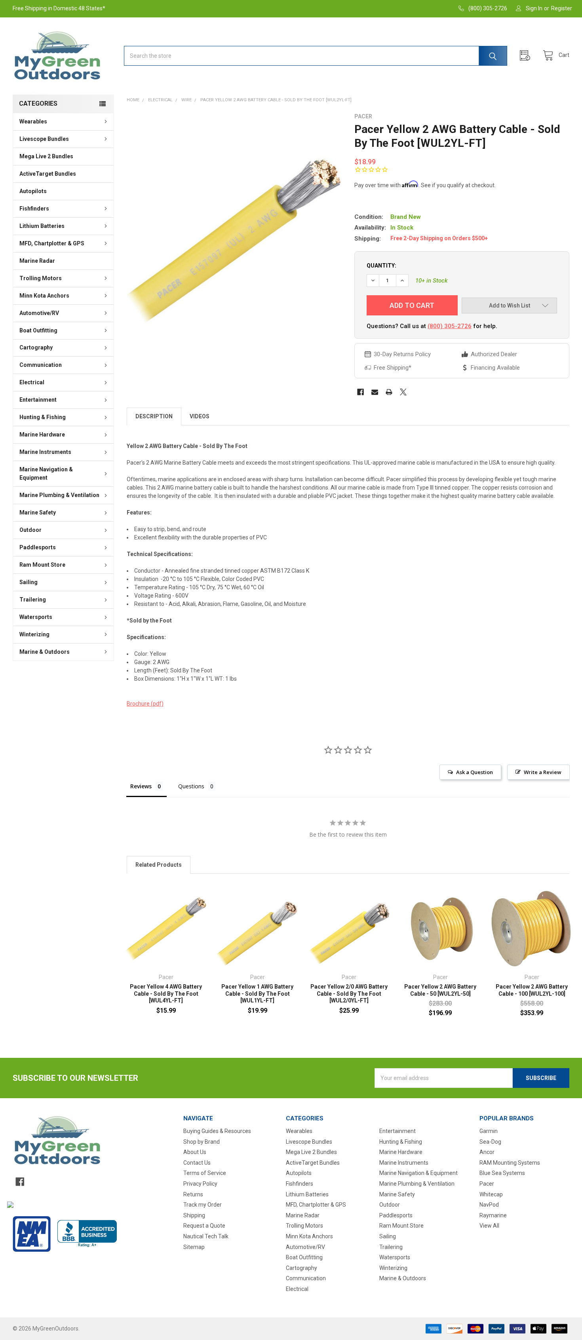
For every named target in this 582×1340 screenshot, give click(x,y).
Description (154, 416)
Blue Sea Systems (502, 1173)
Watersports (35, 617)
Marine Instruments (45, 452)
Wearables (33, 121)
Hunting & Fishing (42, 417)
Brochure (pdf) (145, 703)
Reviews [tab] (141, 786)
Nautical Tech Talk (205, 1236)
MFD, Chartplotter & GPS (51, 243)
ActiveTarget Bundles (47, 174)
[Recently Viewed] (526, 56)
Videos (199, 416)
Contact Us (197, 1163)
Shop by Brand (201, 1142)
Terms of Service (204, 1173)
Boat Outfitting (38, 330)
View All (489, 1225)
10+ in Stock (431, 280)
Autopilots (33, 191)
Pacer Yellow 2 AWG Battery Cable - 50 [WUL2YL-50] (440, 990)
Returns (193, 1194)
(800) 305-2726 (450, 326)
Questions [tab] (191, 786)
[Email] (375, 392)
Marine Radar (37, 261)
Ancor (487, 1152)
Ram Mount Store (42, 565)
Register (561, 8)
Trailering (32, 599)
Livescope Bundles (44, 139)
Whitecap (491, 1194)
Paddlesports (37, 547)
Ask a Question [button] (474, 772)
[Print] (389, 392)
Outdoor (30, 530)
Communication (40, 365)
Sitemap (194, 1247)
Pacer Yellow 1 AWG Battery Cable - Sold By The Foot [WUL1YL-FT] (257, 993)
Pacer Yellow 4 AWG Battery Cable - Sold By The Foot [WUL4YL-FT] (166, 993)
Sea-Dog (490, 1142)
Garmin (488, 1131)
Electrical (31, 382)
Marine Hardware (42, 434)
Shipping (194, 1215)
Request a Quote (204, 1225)
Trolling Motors (40, 278)
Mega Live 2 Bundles (46, 156)
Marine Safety (37, 512)
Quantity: (381, 265)
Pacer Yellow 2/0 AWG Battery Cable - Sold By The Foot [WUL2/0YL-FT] (349, 993)
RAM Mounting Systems (509, 1163)
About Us (194, 1152)
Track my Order (202, 1204)
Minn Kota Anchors (44, 295)
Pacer (486, 1184)
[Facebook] (360, 392)
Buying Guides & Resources (217, 1131)
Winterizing (34, 634)
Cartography (36, 347)
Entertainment (38, 400)
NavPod (489, 1204)
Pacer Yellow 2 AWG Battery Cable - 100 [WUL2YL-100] (532, 990)
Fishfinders (34, 208)
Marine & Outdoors (44, 652)
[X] (403, 392)
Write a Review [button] (542, 772)
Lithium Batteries (42, 226)
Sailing (28, 582)
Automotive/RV (39, 313)
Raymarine (493, 1215)
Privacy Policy (200, 1184)
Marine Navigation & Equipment (46, 473)
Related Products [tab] (158, 865)
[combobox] (315, 56)
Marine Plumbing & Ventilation (59, 495)
